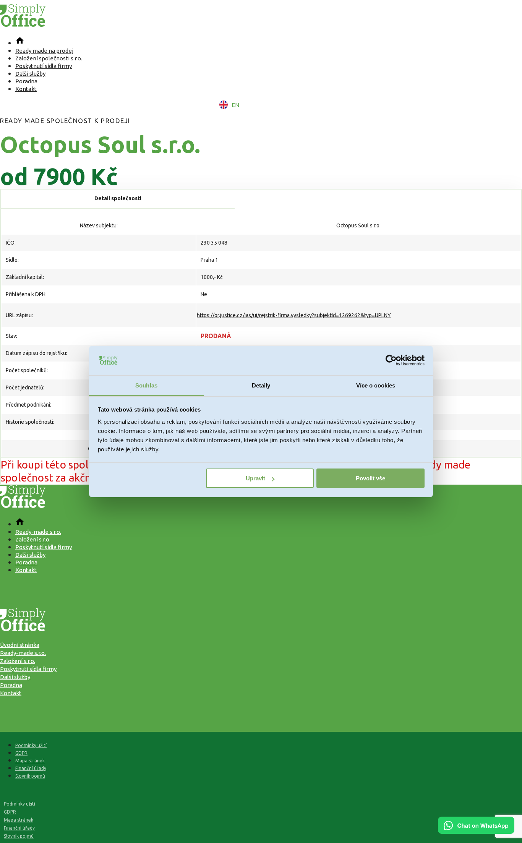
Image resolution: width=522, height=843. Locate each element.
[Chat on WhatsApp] (476, 831)
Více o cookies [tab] (375, 385)
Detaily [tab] (261, 385)
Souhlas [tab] (146, 385)
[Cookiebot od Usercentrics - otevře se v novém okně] (391, 360)
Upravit (255, 478)
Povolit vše (370, 478)
